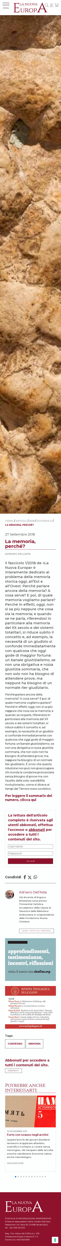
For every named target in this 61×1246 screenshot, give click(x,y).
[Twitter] (30, 877)
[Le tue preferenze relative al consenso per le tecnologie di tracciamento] (55, 1240)
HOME (9, 520)
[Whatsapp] (35, 877)
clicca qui (28, 800)
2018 (32, 520)
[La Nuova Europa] (30, 7)
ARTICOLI (21, 520)
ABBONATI (13, 1071)
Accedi (31, 861)
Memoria (34, 1043)
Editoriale (44, 520)
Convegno (15, 1043)
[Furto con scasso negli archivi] (30, 1111)
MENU (6, 8)
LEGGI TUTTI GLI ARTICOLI (36, 931)
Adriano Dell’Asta (18, 553)
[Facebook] (25, 877)
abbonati (37, 830)
